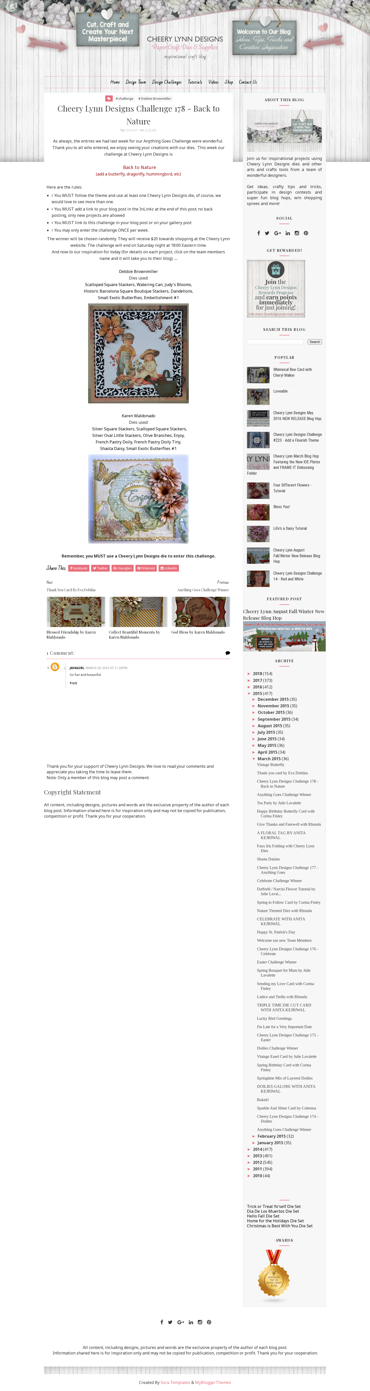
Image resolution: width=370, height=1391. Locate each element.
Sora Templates (175, 1382)
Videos (213, 82)
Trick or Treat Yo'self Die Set (274, 1206)
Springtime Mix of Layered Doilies (285, 1078)
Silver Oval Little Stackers (116, 435)
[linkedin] (288, 233)
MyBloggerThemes (213, 1382)
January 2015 (271, 1142)
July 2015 (267, 732)
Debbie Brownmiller (138, 271)
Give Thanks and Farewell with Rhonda (289, 824)
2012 (258, 1162)
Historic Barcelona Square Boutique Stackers (126, 291)
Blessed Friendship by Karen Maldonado (71, 635)
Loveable (280, 391)
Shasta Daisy (112, 448)
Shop (229, 82)
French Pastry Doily (114, 442)
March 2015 (270, 758)
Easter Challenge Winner (277, 962)
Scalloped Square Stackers (110, 284)
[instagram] (297, 233)
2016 (258, 687)
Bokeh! (263, 1100)
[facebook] (258, 233)
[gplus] (277, 233)
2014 (258, 1149)
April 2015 (268, 752)
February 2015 (272, 1136)
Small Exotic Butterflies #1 (151, 448)
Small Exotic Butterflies (120, 297)
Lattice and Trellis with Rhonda (282, 997)
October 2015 (272, 712)
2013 (258, 1156)
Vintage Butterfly (270, 764)
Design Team (136, 82)
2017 (258, 680)
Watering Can (150, 284)
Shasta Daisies (268, 859)
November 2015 (274, 706)
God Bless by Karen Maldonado (198, 632)
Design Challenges (167, 82)
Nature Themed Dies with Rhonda (284, 911)
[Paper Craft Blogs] (274, 1276)
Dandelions (181, 291)
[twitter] (267, 233)
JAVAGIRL (77, 668)
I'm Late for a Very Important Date (284, 1027)
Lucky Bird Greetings (274, 1018)
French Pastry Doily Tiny (157, 442)
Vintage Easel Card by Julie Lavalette (287, 1056)
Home (115, 82)
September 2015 (274, 719)
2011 (258, 1169)
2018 (258, 673)
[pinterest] (306, 233)
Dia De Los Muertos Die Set (273, 1211)
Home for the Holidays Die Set (275, 1221)
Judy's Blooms (178, 284)
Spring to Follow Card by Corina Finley (289, 902)
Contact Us (248, 82)
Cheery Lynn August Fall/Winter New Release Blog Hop (296, 556)
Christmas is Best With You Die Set (280, 1226)
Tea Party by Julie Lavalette (279, 803)
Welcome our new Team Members (284, 940)
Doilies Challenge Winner (277, 1048)
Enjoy (179, 435)
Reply (73, 683)
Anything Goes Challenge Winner (284, 794)
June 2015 (268, 739)
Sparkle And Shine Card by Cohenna (286, 1108)
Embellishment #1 (161, 297)
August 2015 (270, 725)
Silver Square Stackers (113, 429)
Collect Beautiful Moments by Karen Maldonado (134, 635)
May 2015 (267, 745)
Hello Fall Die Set (263, 1216)
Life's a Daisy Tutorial (290, 528)
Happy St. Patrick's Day (276, 932)
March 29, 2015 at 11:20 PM (106, 668)
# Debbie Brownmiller (154, 98)
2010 (258, 1175)
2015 (258, 693)
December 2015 (274, 699)
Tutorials (195, 82)
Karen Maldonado (138, 416)
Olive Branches (157, 435)
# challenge (124, 98)
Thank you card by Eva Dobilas (282, 773)
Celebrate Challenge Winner (279, 881)
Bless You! (281, 506)
